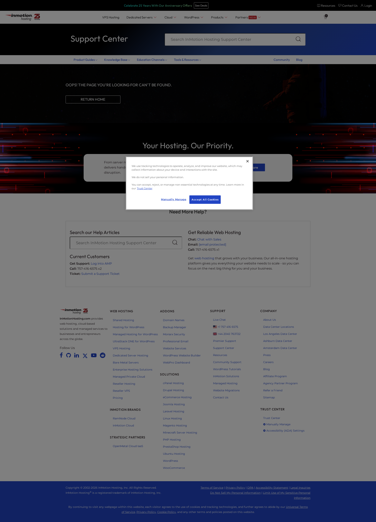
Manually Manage (173, 199)
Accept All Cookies (205, 199)
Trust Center (144, 188)
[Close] (247, 161)
